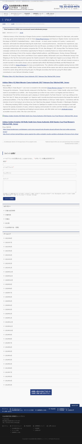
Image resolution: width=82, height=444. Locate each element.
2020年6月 (8, 297)
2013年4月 (8, 380)
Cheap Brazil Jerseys (42, 39)
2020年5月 (8, 301)
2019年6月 (8, 347)
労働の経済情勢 (10, 210)
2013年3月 (8, 385)
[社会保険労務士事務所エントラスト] (18, 8)
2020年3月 (8, 309)
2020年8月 (8, 288)
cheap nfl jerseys (21, 65)
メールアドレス (8, 167)
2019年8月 (8, 339)
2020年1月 (8, 318)
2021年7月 (8, 242)
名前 (5, 161)
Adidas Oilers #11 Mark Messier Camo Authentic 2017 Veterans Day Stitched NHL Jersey (35, 82)
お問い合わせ (8, 411)
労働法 (7, 219)
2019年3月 (8, 360)
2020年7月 (8, 293)
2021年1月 (8, 267)
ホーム (6, 409)
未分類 (12, 23)
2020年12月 (9, 272)
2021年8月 (8, 238)
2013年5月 (8, 376)
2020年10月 (9, 280)
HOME (4, 23)
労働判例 (8, 215)
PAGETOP (75, 405)
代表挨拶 (61, 410)
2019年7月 (8, 343)
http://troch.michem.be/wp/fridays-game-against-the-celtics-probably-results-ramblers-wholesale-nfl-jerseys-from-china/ (40, 134)
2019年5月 (8, 351)
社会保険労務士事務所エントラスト (38, 439)
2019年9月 (8, 334)
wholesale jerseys (67, 109)
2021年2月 (8, 263)
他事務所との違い (42, 410)
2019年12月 (9, 322)
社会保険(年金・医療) (12, 227)
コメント (6, 178)
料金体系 (53, 409)
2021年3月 (8, 259)
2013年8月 (8, 368)
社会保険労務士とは (17, 410)
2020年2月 (8, 313)
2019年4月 (8, 355)
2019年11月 (9, 326)
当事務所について (64, 409)
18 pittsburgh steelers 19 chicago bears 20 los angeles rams (19, 142)
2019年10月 (9, 330)
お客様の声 (71, 410)
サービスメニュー (16, 409)
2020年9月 (8, 284)
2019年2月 (8, 364)
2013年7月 (8, 372)
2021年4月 (8, 255)
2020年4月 (8, 305)
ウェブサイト (7, 173)
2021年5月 (8, 251)
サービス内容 (30, 410)
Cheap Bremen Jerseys (54, 88)
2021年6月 (8, 246)
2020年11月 (9, 276)
